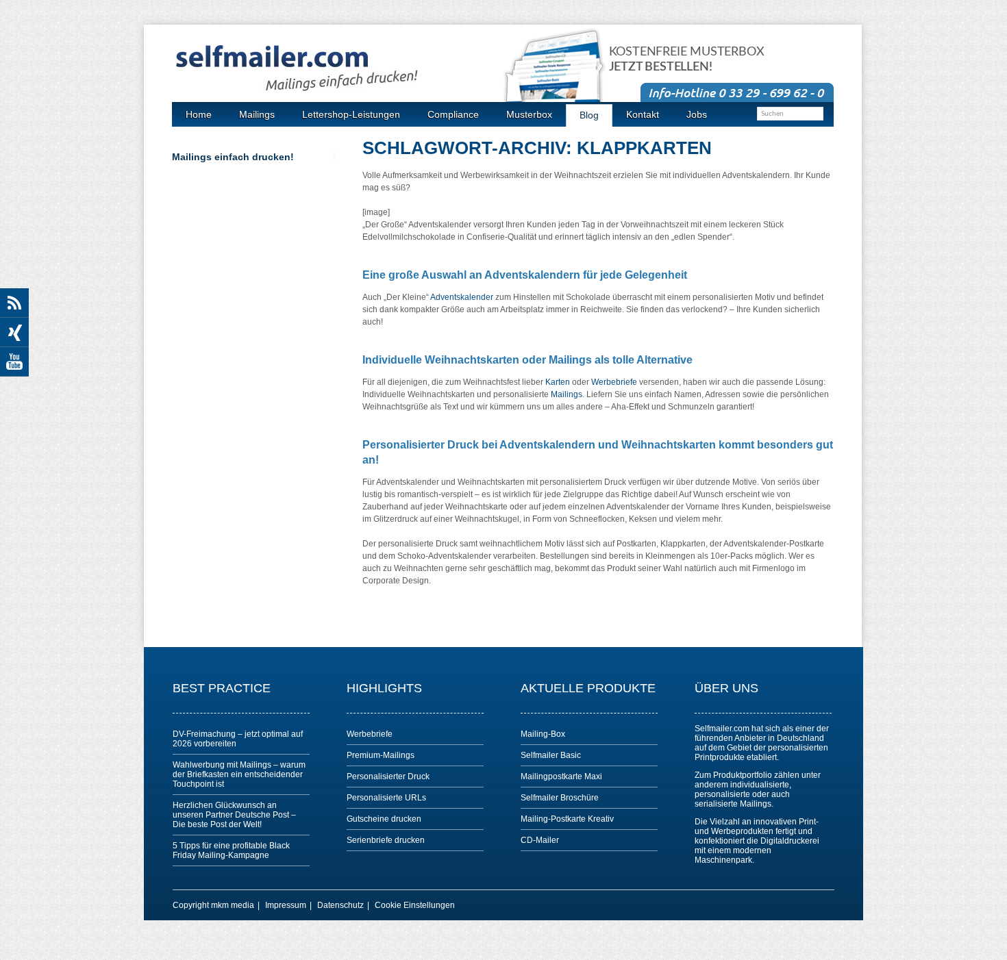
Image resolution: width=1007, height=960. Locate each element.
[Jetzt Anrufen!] (737, 91)
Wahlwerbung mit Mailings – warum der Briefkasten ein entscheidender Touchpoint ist (239, 774)
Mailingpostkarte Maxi (561, 776)
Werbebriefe (614, 382)
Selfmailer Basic (551, 755)
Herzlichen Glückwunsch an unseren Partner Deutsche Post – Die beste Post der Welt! (234, 814)
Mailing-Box (543, 734)
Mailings (566, 394)
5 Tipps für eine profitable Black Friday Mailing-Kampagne (231, 850)
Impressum (285, 905)
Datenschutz (340, 905)
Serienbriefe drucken (386, 840)
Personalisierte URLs (386, 798)
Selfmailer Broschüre (560, 798)
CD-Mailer (540, 840)
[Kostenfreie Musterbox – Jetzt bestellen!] (562, 77)
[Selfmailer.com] (339, 68)
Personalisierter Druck (388, 776)
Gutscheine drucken (384, 819)
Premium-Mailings (380, 755)
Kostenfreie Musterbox (686, 59)
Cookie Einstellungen (415, 905)
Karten (557, 382)
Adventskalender (461, 297)
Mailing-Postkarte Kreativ (567, 819)
